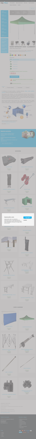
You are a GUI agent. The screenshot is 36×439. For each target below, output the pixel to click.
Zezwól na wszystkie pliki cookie (27, 217)
